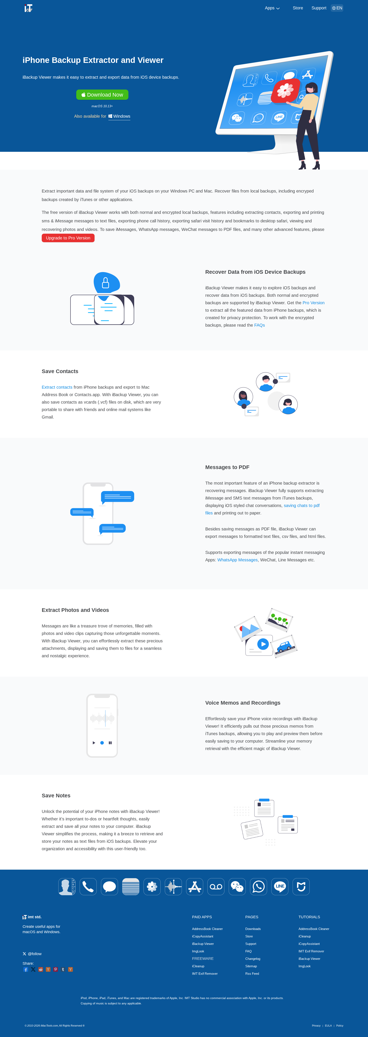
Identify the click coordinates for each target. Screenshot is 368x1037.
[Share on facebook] (25, 969)
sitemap (251, 966)
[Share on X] (33, 969)
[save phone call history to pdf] (88, 886)
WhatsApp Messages (237, 560)
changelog (252, 958)
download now (104, 95)
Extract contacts (57, 387)
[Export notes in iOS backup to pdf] (130, 886)
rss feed (252, 973)
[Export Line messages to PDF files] (279, 886)
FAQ (248, 951)
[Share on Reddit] (40, 969)
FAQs (259, 325)
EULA (328, 1025)
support (319, 8)
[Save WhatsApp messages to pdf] (258, 886)
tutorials (309, 917)
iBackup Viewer (203, 944)
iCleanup (198, 966)
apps (270, 8)
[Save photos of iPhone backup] (152, 886)
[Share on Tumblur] (63, 969)
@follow (35, 954)
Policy (339, 1025)
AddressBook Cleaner (207, 929)
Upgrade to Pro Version (68, 238)
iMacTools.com (49, 1025)
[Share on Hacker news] (48, 969)
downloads (253, 929)
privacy (316, 1025)
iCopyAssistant (202, 936)
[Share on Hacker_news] (70, 969)
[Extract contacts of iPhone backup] (66, 886)
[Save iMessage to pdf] (109, 886)
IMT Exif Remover (205, 973)
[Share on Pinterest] (55, 969)
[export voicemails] (215, 886)
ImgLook (198, 951)
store (298, 8)
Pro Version (314, 302)
